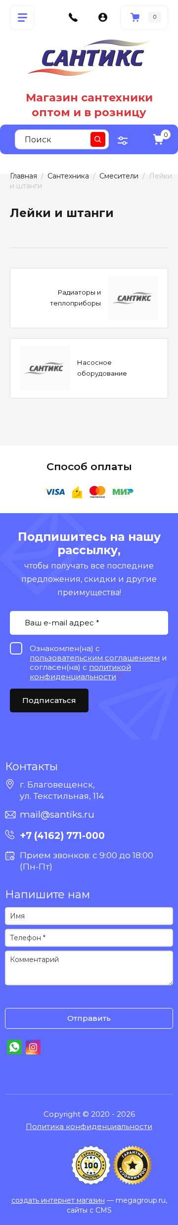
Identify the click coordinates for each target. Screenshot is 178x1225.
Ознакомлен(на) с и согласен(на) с (15, 998)
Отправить (89, 1018)
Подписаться (49, 700)
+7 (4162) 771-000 (62, 835)
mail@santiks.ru (57, 814)
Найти (97, 139)
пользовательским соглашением (95, 657)
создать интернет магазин (58, 1200)
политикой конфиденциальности (80, 671)
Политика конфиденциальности (89, 1126)
